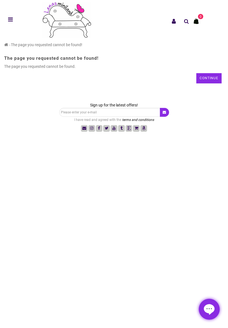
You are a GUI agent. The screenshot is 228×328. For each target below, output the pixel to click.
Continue (209, 78)
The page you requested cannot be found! (46, 45)
